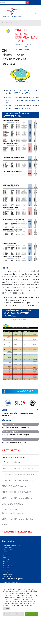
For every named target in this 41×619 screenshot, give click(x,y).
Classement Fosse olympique (16, 435)
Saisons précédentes (17, 531)
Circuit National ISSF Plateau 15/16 (26, 35)
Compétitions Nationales (18, 474)
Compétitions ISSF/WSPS (16, 492)
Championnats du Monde (17, 518)
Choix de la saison (13, 457)
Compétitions (7, 568)
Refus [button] (7, 609)
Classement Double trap (14, 442)
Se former (6, 570)
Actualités (11, 450)
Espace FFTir (7, 552)
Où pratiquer (7, 547)
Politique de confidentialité (11, 583)
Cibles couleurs (8, 556)
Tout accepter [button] (31, 614)
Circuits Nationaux (22, 49)
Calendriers (6, 564)
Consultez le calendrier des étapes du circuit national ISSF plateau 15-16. (22, 100)
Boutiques (6, 554)
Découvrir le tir (8, 550)
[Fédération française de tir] (14, 12)
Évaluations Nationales (17, 480)
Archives (5, 572)
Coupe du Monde (12, 503)
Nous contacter (8, 576)
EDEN (5, 558)
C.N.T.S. (5, 562)
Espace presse (7, 574)
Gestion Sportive (8, 566)
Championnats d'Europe (17, 497)
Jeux (4, 524)
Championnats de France (18, 468)
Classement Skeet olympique (16, 427)
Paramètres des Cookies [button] (13, 614)
